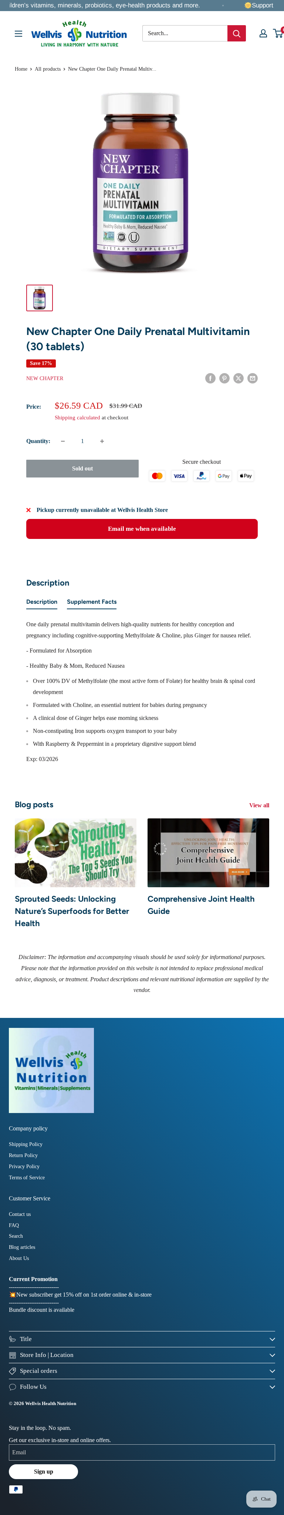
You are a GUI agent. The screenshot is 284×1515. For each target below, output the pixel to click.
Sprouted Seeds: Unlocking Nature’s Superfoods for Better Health (72, 911)
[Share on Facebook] (210, 377)
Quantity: (38, 441)
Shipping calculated (77, 417)
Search (16, 1236)
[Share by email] (252, 377)
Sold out (82, 468)
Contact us (20, 1214)
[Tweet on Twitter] (238, 377)
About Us (19, 1258)
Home (21, 69)
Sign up (43, 1471)
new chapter (44, 378)
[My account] (263, 33)
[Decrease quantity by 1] (63, 441)
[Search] (236, 33)
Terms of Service (27, 1177)
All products (48, 69)
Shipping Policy (26, 1144)
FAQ (14, 1225)
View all (260, 805)
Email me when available (142, 528)
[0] (278, 33)
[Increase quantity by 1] (102, 441)
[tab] (41, 603)
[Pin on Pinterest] (224, 377)
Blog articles (22, 1247)
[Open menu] (18, 34)
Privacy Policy (24, 1166)
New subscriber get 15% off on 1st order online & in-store (84, 1294)
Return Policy (23, 1155)
